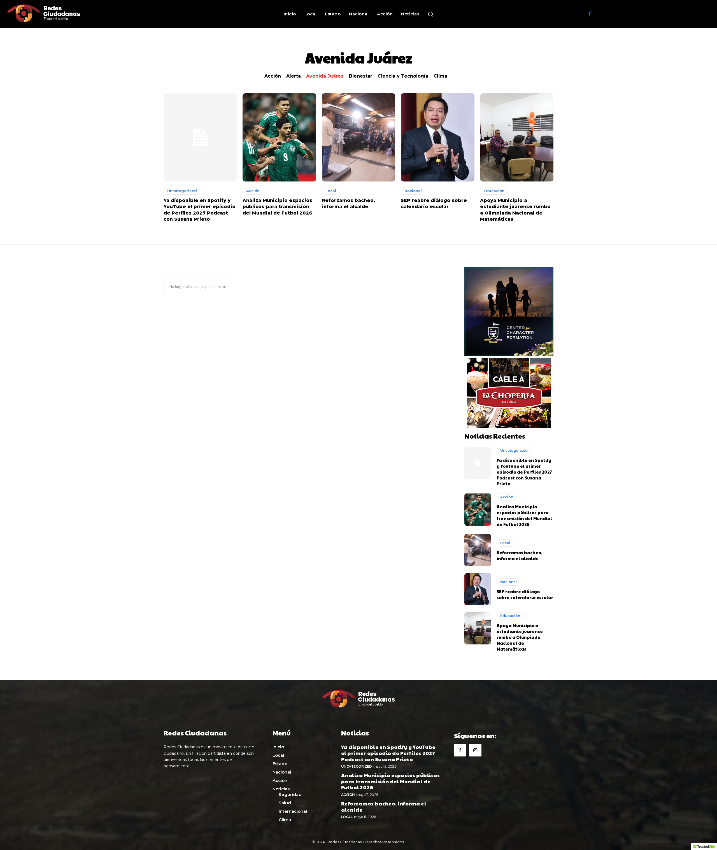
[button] (430, 14)
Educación (494, 190)
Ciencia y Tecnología (403, 76)
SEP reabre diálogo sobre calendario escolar (525, 594)
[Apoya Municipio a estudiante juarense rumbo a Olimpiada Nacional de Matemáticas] (516, 137)
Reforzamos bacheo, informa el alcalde (519, 555)
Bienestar (360, 76)
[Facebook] (589, 14)
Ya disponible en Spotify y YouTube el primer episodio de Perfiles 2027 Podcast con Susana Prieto (524, 471)
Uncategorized (182, 190)
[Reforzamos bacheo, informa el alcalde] (358, 137)
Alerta (293, 76)
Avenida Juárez (325, 76)
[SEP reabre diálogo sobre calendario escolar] (437, 137)
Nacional (413, 190)
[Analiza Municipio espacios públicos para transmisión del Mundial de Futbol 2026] (279, 137)
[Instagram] (475, 750)
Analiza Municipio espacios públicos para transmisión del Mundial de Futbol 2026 (277, 207)
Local (330, 190)
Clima (440, 76)
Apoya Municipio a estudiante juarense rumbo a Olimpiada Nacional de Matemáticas (520, 637)
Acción (272, 76)
